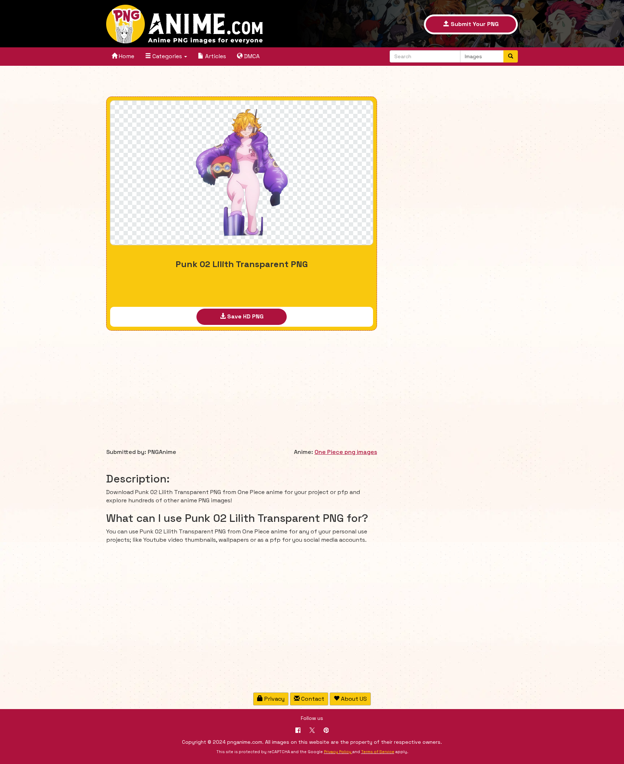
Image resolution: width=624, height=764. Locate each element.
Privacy (274, 699)
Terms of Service (377, 751)
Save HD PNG (245, 316)
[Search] (510, 56)
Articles (215, 56)
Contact (312, 699)
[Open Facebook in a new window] (298, 731)
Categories (167, 56)
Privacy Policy (337, 751)
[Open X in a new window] (312, 731)
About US (353, 699)
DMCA (251, 56)
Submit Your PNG (474, 24)
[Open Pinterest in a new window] (326, 731)
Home (125, 56)
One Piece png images (346, 452)
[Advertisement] (241, 82)
